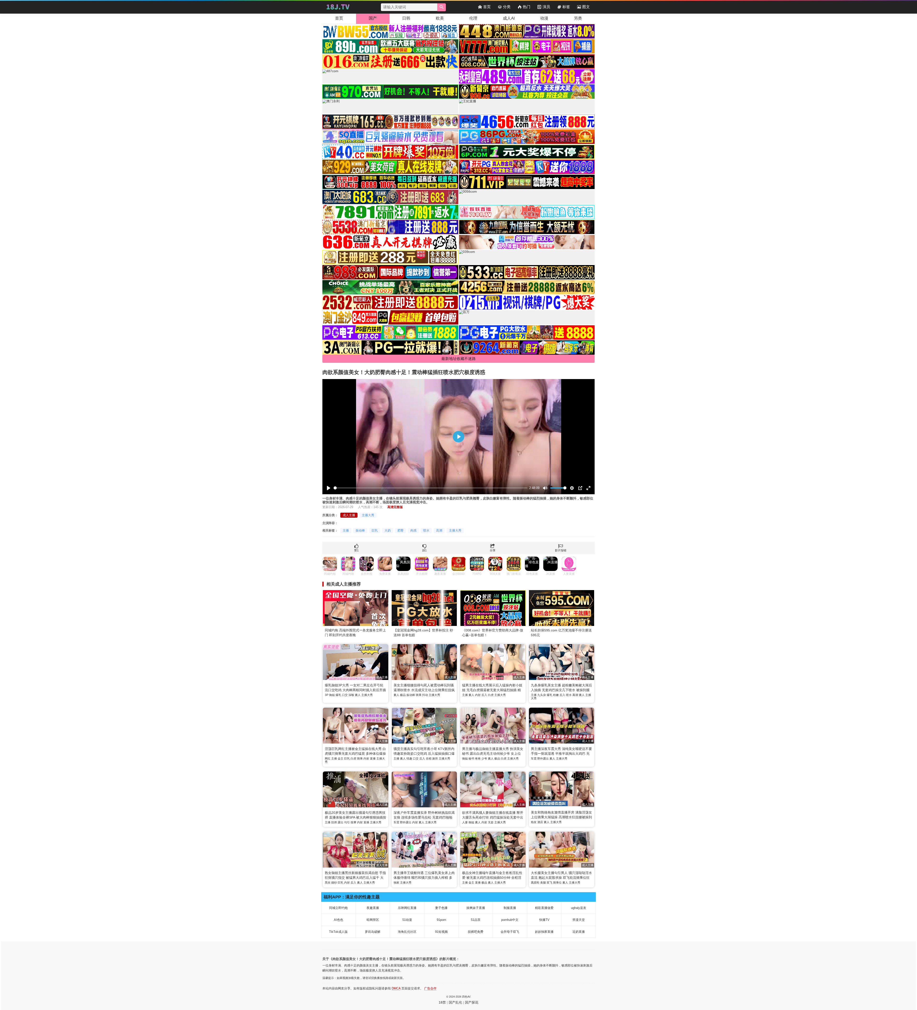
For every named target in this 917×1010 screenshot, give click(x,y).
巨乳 (375, 530)
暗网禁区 (373, 920)
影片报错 (560, 550)
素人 (358, 695)
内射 (478, 695)
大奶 (387, 530)
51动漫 (407, 920)
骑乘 (418, 695)
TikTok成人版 (338, 932)
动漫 (544, 18)
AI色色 (338, 920)
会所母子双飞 (510, 932)
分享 (493, 550)
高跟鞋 (535, 882)
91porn (441, 920)
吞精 (429, 758)
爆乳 (338, 695)
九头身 (541, 695)
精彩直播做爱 (544, 908)
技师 (334, 822)
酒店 (540, 822)
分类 (507, 7)
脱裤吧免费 (475, 932)
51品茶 (475, 920)
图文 (586, 7)
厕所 (435, 758)
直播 (373, 758)
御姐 (332, 695)
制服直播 (510, 908)
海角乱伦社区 (407, 932)
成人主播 (349, 515)
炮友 (534, 822)
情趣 (409, 758)
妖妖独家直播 (544, 932)
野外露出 (543, 758)
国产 (373, 18)
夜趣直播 (373, 908)
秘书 (471, 758)
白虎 (491, 695)
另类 (578, 18)
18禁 (442, 1002)
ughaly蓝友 (578, 908)
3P (326, 695)
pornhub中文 (509, 920)
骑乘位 (557, 882)
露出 (340, 822)
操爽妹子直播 (475, 908)
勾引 (347, 822)
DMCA (396, 988)
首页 (487, 7)
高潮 (439, 530)
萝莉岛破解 (372, 932)
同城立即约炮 (338, 908)
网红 (328, 758)
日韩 (406, 18)
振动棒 (360, 530)
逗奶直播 (578, 932)
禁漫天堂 (578, 920)
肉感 (413, 530)
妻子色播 (441, 908)
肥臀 (400, 530)
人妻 (465, 822)
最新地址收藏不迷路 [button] (458, 359)
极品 (403, 695)
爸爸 (478, 758)
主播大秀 (368, 515)
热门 (526, 7)
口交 (345, 695)
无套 (491, 822)
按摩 (353, 822)
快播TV (544, 920)
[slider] (431, 488)
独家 (396, 882)
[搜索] (441, 7)
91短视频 (441, 932)
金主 (340, 758)
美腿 (543, 882)
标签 (566, 7)
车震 (534, 758)
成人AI (509, 18)
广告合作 (430, 988)
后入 (484, 695)
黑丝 (328, 882)
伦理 (473, 18)
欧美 (440, 18)
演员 (546, 7)
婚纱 (334, 882)
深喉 (351, 695)
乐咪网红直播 (407, 908)
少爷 (484, 758)
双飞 (549, 882)
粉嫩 (556, 695)
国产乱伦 (455, 1002)
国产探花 (471, 1002)
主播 (346, 530)
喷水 (426, 530)
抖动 (425, 695)
